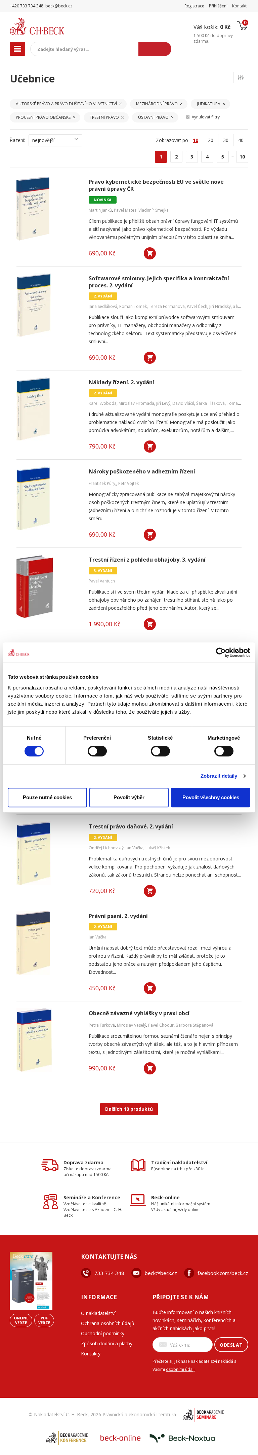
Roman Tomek (133, 306)
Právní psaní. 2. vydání (118, 916)
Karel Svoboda (103, 403)
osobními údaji (180, 1369)
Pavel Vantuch (102, 581)
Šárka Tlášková (210, 403)
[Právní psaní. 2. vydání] (48, 943)
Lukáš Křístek (157, 848)
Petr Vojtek (128, 483)
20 (210, 140)
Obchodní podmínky (102, 1333)
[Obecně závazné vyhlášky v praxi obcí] (48, 1040)
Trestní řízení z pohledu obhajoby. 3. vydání (147, 559)
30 (225, 140)
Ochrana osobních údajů (107, 1323)
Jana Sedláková (103, 306)
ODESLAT (231, 1345)
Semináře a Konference (91, 1197)
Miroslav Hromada (136, 403)
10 (242, 156)
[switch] (97, 751)
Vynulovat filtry (206, 117)
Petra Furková (102, 1025)
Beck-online (165, 1197)
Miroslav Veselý (131, 1025)
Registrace (194, 6)
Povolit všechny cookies (210, 797)
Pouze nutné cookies (47, 797)
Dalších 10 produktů (129, 1109)
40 (241, 140)
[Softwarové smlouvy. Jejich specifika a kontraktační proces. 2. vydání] (48, 305)
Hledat (154, 49)
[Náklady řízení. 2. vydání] (48, 409)
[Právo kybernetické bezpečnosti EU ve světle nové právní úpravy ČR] (48, 209)
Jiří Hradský (220, 306)
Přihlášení (218, 6)
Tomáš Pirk (237, 403)
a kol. (238, 306)
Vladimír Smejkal (154, 210)
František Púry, (102, 483)
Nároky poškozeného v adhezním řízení (142, 471)
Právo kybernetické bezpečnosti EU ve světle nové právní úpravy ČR (156, 185)
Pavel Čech (197, 306)
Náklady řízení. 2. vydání (121, 382)
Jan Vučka (134, 848)
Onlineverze (21, 1320)
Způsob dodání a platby (106, 1343)
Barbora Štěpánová (194, 1025)
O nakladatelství (98, 1313)
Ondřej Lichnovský (106, 848)
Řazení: (17, 140)
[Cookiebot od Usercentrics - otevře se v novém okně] (220, 652)
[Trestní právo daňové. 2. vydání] (48, 853)
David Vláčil (183, 403)
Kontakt (239, 6)
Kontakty (90, 1353)
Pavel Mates (125, 210)
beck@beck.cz (161, 1273)
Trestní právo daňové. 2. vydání (131, 826)
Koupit (150, 253)
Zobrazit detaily (219, 776)
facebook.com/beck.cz (223, 1273)
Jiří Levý (163, 403)
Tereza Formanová (167, 306)
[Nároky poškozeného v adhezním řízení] (48, 498)
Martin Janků (100, 210)
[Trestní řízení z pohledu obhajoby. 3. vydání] (48, 586)
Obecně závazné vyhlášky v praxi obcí (139, 1013)
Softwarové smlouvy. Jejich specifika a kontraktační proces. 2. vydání (159, 282)
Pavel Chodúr (161, 1025)
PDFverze (44, 1320)
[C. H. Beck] (51, 26)
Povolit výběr (129, 797)
